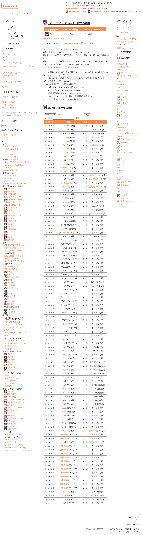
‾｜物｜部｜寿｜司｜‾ (65, 233)
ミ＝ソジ (120, 87)
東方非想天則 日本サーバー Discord (17, 162)
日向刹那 (124, 195)
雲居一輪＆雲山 (13, 277)
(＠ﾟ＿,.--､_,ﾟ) (10, 53)
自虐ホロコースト (128, 201)
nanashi (124, 149)
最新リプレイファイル (126, 48)
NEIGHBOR (94, 362)
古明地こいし (12, 293)
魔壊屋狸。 (125, 124)
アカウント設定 (7, 105)
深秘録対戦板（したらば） (14, 256)
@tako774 (137, 518)
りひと (123, 97)
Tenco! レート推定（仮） (13, 157)
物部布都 (10, 283)
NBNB (119, 79)
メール (138, 520)
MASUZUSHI (66, 168)
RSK (119, 192)
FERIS (119, 118)
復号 (77, 118)
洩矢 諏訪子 (11, 240)
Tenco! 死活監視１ (11, 440)
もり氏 (123, 115)
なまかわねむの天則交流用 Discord (17, 165)
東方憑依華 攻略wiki (11, 248)
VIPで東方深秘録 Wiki (12, 269)
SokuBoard (8, 168)
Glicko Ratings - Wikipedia (13, 434)
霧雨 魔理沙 (11, 192)
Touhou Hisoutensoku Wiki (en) (15, 183)
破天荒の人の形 (95, 179)
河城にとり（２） (13, 291)
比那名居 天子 (12, 226)
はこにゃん (121, 146)
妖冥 (119, 173)
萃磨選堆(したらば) (11, 375)
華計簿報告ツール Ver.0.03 (99, 11)
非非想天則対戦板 (11, 170)
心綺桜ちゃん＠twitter (12, 330)
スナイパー (8, 75)
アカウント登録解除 (8, 108)
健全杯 (6, 346)
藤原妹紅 (10, 304)
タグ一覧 (120, 55)
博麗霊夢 (10, 272)
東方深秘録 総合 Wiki (12, 266)
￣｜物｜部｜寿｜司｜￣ (127, 76)
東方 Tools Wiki (9, 154)
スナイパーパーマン (12, 82)
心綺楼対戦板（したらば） (14, 327)
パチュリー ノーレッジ (15, 200)
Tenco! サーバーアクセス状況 (15, 448)
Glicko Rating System (70, 43)
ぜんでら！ (97, 213)
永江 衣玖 (10, 224)
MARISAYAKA (126, 152)
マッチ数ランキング (125, 33)
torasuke (120, 130)
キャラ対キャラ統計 (125, 42)
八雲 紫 (9, 210)
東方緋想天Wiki (10, 381)
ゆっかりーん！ (123, 198)
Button (119, 136)
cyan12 (65, 408)
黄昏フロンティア (11, 146)
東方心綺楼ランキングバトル (15, 341)
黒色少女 (120, 100)
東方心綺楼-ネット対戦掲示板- (15, 333)
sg (118, 121)
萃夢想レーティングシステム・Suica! (18, 450)
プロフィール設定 (8, 102)
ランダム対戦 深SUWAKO (14, 261)
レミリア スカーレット (15, 205)
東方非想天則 (9, 135)
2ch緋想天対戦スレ (11, 378)
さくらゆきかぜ (127, 139)
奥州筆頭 (93, 431)
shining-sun (121, 127)
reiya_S (120, 176)
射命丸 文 (10, 218)
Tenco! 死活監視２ (11, 442)
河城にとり (11, 362)
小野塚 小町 (11, 221)
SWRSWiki (8, 386)
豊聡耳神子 (11, 285)
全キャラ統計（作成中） (127, 39)
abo (118, 168)
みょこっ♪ (121, 112)
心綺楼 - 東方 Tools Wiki (13, 325)
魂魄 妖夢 (10, 202)
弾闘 (6, 336)
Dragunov (124, 90)
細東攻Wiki (8, 178)
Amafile (120, 156)
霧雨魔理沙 (11, 274)
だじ (5, 79)
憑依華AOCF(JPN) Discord (14, 245)
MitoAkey (121, 171)
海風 (65, 191)
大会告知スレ (9, 349)
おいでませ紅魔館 (124, 182)
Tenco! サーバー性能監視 (13, 445)
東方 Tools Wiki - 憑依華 (13, 251)
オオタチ (120, 204)
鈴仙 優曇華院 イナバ (15, 216)
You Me (124, 143)
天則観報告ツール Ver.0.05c (78, 11)
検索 (87, 115)
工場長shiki (125, 185)
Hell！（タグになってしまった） (18, 66)
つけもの (120, 162)
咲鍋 (119, 106)
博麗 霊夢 (10, 189)
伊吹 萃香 (10, 213)
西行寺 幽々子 (12, 208)
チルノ (9, 232)
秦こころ (10, 299)
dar (122, 159)
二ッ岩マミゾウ (13, 296)
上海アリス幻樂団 (11, 149)
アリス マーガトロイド (15, 197)
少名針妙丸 (11, 309)
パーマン (7, 69)
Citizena (66, 126)
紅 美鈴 (9, 235)
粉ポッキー (125, 103)
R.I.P (119, 179)
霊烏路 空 (10, 237)
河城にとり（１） (13, 288)
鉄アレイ (7, 60)
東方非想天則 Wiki (11, 175)
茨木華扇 (10, 301)
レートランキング (124, 24)
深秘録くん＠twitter (11, 258)
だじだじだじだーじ (12, 63)
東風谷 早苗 (11, 229)
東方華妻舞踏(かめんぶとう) (15, 343)
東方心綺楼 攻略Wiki (12, 322)
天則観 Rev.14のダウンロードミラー (78, 8)
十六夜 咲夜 (11, 194)
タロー (119, 165)
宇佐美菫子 (11, 312)
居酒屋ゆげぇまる (11, 72)
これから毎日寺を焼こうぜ (128, 133)
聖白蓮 (9, 280)
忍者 (5, 57)
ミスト (119, 94)
